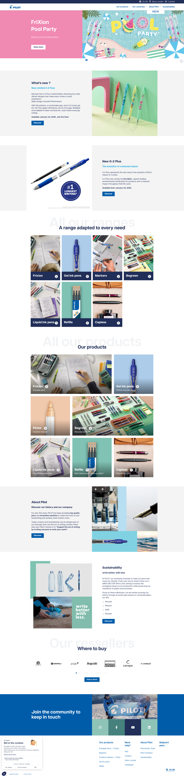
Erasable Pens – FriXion (109, 749)
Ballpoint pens (164, 744)
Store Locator (130, 760)
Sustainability (169, 7)
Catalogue (129, 765)
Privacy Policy (28, 774)
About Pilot (154, 7)
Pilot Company (146, 753)
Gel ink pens (104, 762)
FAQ (126, 752)
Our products (122, 7)
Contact (128, 756)
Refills (101, 766)
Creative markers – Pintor (110, 757)
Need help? (128, 744)
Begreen (102, 753)
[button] (181, 61)
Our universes (138, 7)
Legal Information (14, 774)
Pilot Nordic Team (147, 749)
